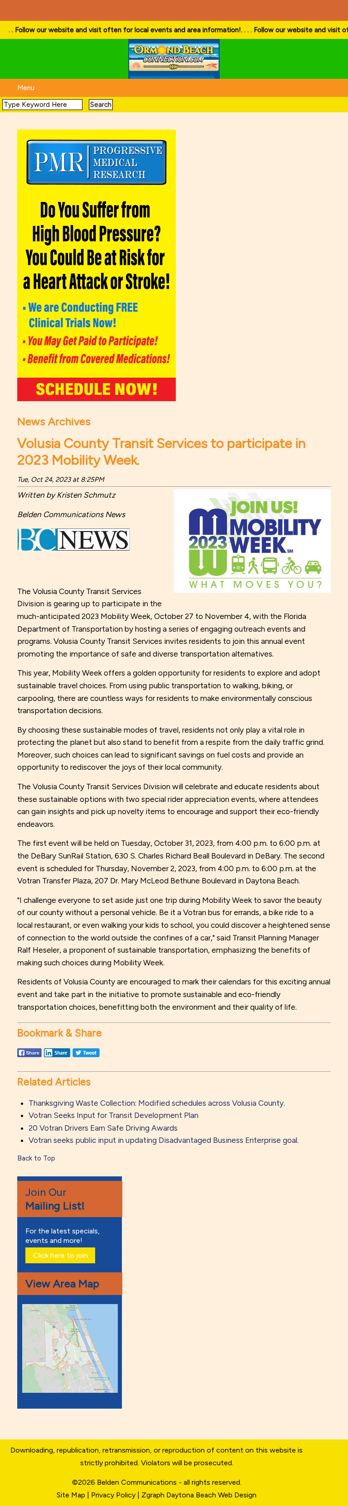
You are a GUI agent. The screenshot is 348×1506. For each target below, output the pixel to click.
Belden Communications (138, 1482)
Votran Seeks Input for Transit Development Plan (113, 1115)
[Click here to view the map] (71, 1390)
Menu (25, 88)
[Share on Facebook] (29, 1056)
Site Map (71, 1495)
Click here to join (60, 1255)
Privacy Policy (113, 1495)
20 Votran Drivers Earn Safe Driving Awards (103, 1127)
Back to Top (36, 1158)
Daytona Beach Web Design (211, 1495)
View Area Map (62, 1283)
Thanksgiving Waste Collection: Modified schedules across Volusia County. (157, 1103)
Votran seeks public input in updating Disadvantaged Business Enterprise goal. (164, 1140)
